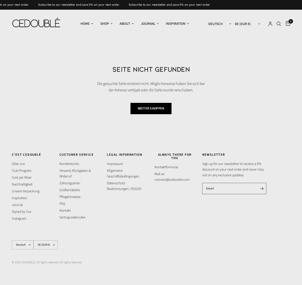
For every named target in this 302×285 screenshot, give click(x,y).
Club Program (21, 170)
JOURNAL (148, 23)
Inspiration (19, 198)
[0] (286, 24)
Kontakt (65, 210)
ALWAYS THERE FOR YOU (174, 156)
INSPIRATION (175, 23)
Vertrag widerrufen (72, 217)
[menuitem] (87, 24)
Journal (17, 204)
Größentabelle (69, 190)
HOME (85, 23)
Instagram (19, 218)
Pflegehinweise (69, 196)
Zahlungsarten (69, 183)
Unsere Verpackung (25, 191)
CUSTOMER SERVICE (76, 154)
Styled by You (21, 211)
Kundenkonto (69, 163)
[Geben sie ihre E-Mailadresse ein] (261, 188)
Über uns (18, 163)
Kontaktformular (166, 167)
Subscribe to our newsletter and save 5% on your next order (77, 4)
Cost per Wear (22, 177)
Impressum (115, 163)
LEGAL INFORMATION (124, 154)
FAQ (62, 203)
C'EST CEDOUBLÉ (26, 154)
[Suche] (278, 24)
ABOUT (125, 23)
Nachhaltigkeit (22, 184)
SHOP (104, 23)
